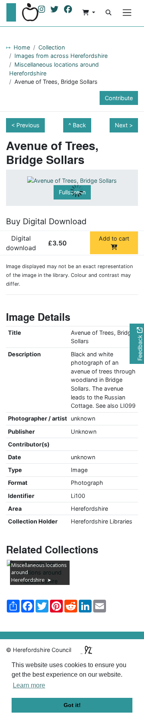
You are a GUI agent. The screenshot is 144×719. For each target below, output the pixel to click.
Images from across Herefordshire (61, 55)
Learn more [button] (29, 685)
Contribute (119, 98)
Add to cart (114, 238)
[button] (88, 12)
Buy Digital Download (46, 221)
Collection (51, 47)
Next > (124, 125)
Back (79, 125)
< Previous (25, 125)
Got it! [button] (72, 705)
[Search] (108, 12)
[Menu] (127, 12)
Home (22, 47)
